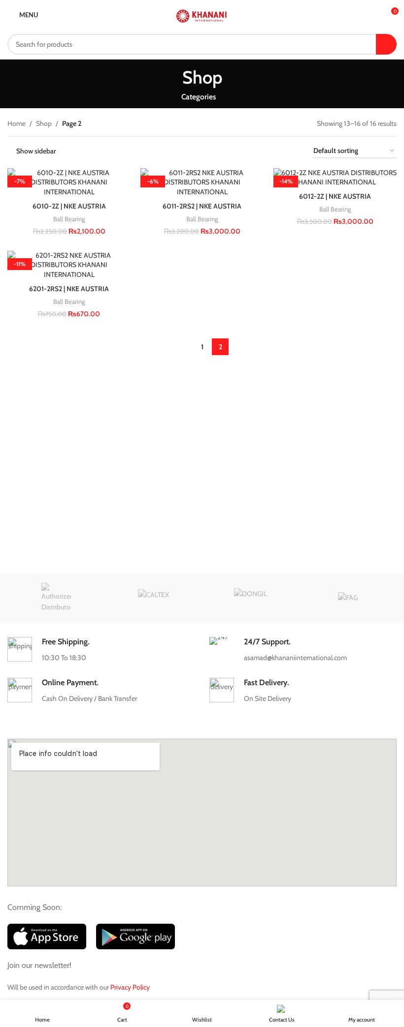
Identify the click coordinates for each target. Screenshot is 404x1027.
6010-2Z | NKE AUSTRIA (69, 206)
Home (16, 123)
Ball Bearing (69, 219)
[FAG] (347, 597)
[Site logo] (201, 13)
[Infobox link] (100, 650)
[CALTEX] (153, 597)
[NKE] (55, 597)
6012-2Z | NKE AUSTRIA (335, 196)
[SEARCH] (386, 44)
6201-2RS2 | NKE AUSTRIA (69, 288)
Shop (44, 123)
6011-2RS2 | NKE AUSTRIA (202, 206)
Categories (198, 96)
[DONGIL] (250, 597)
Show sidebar (36, 151)
